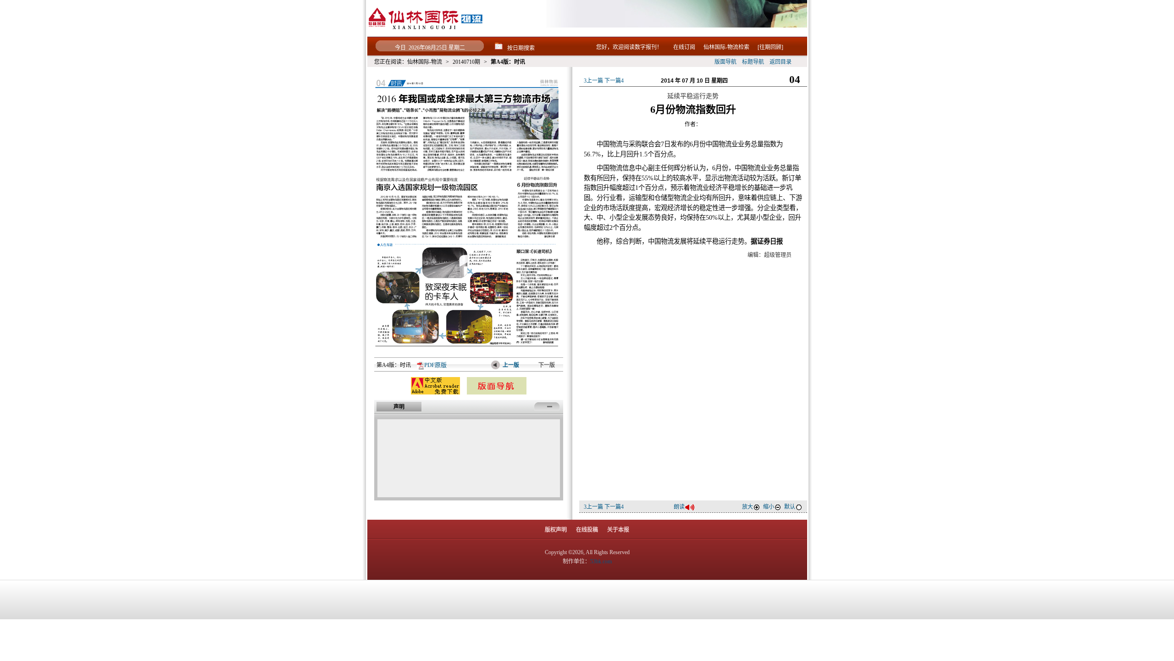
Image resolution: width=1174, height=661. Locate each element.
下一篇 (614, 81)
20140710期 (466, 62)
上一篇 (593, 81)
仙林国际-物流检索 (726, 47)
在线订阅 (684, 47)
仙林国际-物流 (424, 62)
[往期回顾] (770, 47)
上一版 (511, 365)
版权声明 (556, 530)
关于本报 (618, 530)
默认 (789, 507)
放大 (747, 507)
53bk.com (601, 561)
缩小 (768, 507)
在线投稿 (587, 530)
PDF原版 (435, 364)
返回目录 (781, 62)
